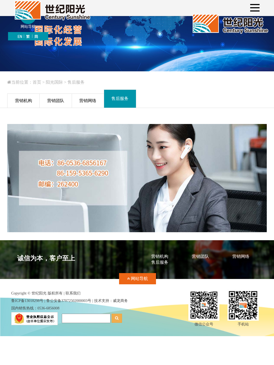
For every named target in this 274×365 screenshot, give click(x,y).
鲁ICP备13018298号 (27, 301)
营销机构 (159, 256)
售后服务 (76, 82)
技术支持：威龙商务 (111, 301)
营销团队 (200, 256)
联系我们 (73, 293)
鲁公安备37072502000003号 (68, 301)
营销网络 (240, 256)
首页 (37, 82)
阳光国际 (54, 82)
